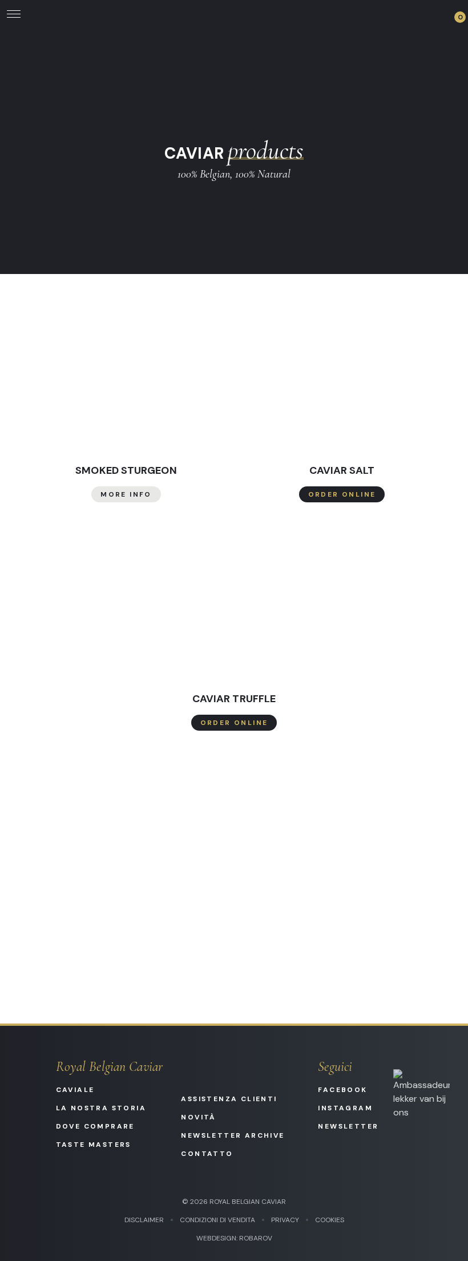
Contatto (207, 1153)
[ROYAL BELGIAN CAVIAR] (234, 13)
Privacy (285, 1219)
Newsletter (346, 1126)
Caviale (75, 1089)
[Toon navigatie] (13, 13)
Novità (198, 1117)
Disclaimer (144, 1219)
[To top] (445, 1238)
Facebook (342, 1089)
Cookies (329, 1219)
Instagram (345, 1108)
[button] (454, 13)
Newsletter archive (232, 1135)
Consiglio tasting (234, 861)
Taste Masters (93, 1144)
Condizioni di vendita (217, 1219)
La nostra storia (101, 1108)
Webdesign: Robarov (234, 1238)
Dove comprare (95, 1126)
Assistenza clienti (229, 1098)
